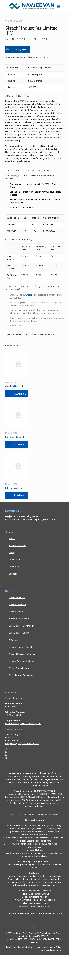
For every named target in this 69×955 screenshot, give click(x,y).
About (12, 538)
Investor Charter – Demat (20, 647)
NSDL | (46, 939)
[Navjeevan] (31, 9)
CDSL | (52, 939)
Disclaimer (11, 947)
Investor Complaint (17, 604)
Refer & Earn (14, 559)
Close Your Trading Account (34, 897)
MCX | (39, 939)
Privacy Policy (23, 947)
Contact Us (14, 567)
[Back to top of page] (34, 925)
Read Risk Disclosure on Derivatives (34, 891)
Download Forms (17, 597)
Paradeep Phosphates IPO (17, 437)
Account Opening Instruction (22, 654)
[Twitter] (6, 758)
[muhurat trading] (62, 15)
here (46, 57)
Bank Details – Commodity (21, 626)
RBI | (31, 942)
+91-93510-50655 (13, 715)
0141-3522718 (11, 740)
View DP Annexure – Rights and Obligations (34, 900)
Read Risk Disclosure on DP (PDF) (34, 894)
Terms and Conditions (51, 950)
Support (13, 574)
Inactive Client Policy (52, 947)
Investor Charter (16, 611)
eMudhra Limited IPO (15, 386)
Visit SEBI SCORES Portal (22, 814)
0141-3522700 (11, 706)
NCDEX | (32, 939)
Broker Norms (35, 947)
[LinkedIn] (6, 752)
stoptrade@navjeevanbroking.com (34, 906)
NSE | (20, 939)
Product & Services (17, 545)
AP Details (13, 640)
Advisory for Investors (19, 619)
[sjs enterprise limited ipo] (7, 15)
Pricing (12, 552)
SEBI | (58, 939)
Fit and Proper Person (19, 668)
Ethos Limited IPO (13, 488)
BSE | (26, 939)
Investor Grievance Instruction (22, 661)
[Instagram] (6, 755)
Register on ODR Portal (47, 814)
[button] (58, 6)
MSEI (35, 942)
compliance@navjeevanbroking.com (22, 743)
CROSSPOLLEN (42, 936)
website (30, 295)
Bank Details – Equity (19, 633)
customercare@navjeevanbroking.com (23, 723)
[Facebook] (6, 749)
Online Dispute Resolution (21, 675)
